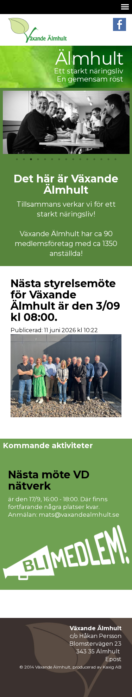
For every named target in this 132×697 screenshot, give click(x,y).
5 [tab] (45, 159)
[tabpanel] (66, 122)
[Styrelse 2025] (66, 376)
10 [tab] (80, 159)
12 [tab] (94, 159)
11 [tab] (87, 159)
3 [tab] (30, 159)
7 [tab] (59, 159)
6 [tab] (52, 159)
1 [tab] (16, 159)
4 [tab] (38, 159)
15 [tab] (115, 159)
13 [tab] (101, 159)
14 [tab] (108, 159)
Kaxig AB (112, 667)
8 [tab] (66, 159)
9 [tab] (73, 159)
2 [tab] (23, 159)
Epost (113, 659)
